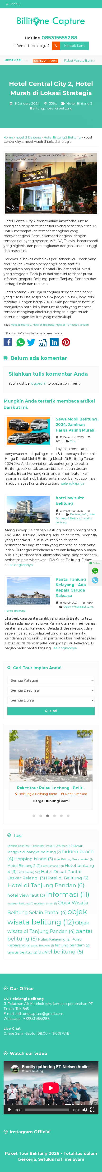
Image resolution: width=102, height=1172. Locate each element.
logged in (38, 383)
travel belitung (60, 952)
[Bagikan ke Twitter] (32, 345)
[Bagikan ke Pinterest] (67, 345)
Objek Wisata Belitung (78, 606)
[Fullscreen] (92, 1109)
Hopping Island (33, 858)
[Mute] (84, 1109)
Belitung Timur (44, 846)
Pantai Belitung (15, 610)
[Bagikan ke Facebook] (9, 345)
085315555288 (59, 38)
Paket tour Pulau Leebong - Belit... (51, 788)
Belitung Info (78, 514)
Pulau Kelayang (54, 939)
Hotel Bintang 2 (21, 324)
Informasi (67, 894)
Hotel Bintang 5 (29, 872)
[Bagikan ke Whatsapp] (20, 345)
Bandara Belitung (19, 846)
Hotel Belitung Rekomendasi (73, 859)
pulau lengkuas (42, 945)
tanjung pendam (72, 945)
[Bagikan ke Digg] (44, 345)
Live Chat (12, 1028)
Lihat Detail (55, 755)
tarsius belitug (22, 952)
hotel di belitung (59, 108)
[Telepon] (95, 580)
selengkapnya (72, 483)
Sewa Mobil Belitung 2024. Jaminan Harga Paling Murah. (76, 424)
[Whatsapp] (95, 570)
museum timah (45, 903)
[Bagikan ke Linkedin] (55, 345)
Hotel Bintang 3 (52, 866)
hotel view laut (26, 895)
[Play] (9, 1109)
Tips (72, 441)
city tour (63, 846)
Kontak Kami (74, 46)
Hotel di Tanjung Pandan (72, 324)
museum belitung (20, 903)
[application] (51, 1087)
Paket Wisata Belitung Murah (73, 60)
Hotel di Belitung (44, 324)
